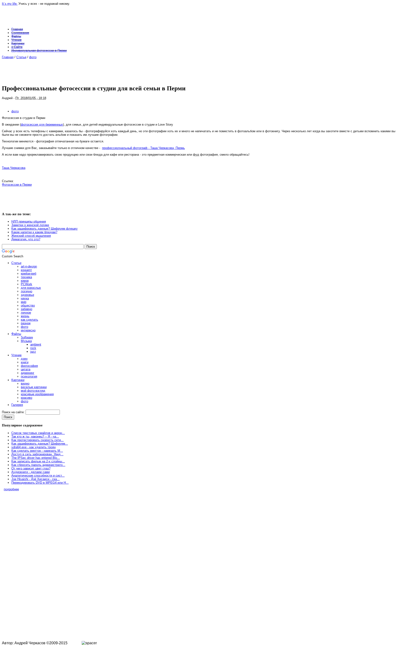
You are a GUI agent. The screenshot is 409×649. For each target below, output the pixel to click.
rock (33, 348)
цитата (25, 369)
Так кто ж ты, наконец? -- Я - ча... (35, 436)
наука (25, 298)
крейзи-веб (28, 273)
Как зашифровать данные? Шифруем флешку (44, 228)
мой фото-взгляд (33, 390)
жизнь (25, 316)
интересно (28, 330)
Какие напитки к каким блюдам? (34, 232)
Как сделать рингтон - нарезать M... (37, 450)
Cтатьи (21, 57)
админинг (27, 373)
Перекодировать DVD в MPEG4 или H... (40, 482)
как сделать (29, 319)
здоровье (27, 295)
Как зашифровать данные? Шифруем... (39, 443)
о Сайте (16, 47)
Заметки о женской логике (30, 225)
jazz (33, 351)
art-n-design (29, 266)
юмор (25, 280)
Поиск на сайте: (14, 412)
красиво (26, 397)
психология (29, 376)
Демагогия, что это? (25, 239)
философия (29, 366)
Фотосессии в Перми (17, 184)
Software (27, 337)
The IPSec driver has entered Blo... (35, 458)
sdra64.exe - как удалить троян (33, 447)
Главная (17, 29)
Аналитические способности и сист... (38, 475)
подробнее (11, 489)
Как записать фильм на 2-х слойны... (38, 461)
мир (23, 302)
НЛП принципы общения (28, 221)
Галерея (17, 405)
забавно (26, 309)
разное (26, 323)
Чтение (16, 40)
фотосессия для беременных (42, 124)
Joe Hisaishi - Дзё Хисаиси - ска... (35, 479)
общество (28, 305)
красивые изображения (37, 394)
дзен (24, 358)
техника (26, 277)
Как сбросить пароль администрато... (38, 465)
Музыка (26, 341)
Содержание (20, 33)
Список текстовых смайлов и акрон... (38, 433)
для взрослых (31, 287)
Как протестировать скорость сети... (37, 440)
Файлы (16, 36)
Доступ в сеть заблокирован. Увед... (37, 454)
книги (24, 362)
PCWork (26, 284)
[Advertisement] (200, 69)
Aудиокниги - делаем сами (30, 472)
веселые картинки (34, 387)
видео (25, 383)
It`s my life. (10, 3)
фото (32, 57)
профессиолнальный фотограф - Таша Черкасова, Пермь (143, 148)
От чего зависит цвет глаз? (30, 468)
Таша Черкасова (13, 168)
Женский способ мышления (31, 235)
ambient (35, 344)
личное (26, 312)
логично (26, 291)
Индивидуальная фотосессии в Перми (39, 50)
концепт (26, 270)
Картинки (17, 43)
